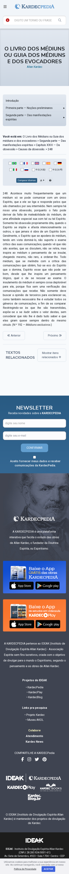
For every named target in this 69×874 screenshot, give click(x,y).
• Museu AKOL (35, 719)
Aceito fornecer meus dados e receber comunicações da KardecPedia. (35, 463)
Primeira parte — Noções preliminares (29, 108)
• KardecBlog (34, 697)
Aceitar (48, 869)
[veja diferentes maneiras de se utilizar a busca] (7, 20)
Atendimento (34, 736)
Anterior (15, 335)
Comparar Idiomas (27, 180)
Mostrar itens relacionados (50, 355)
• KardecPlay (34, 692)
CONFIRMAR (34, 447)
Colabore (34, 730)
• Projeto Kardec (35, 715)
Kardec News (34, 741)
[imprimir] (50, 180)
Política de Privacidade (25, 869)
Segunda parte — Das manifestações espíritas (28, 117)
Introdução (12, 100)
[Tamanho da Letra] (42, 180)
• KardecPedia (34, 687)
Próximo (53, 335)
